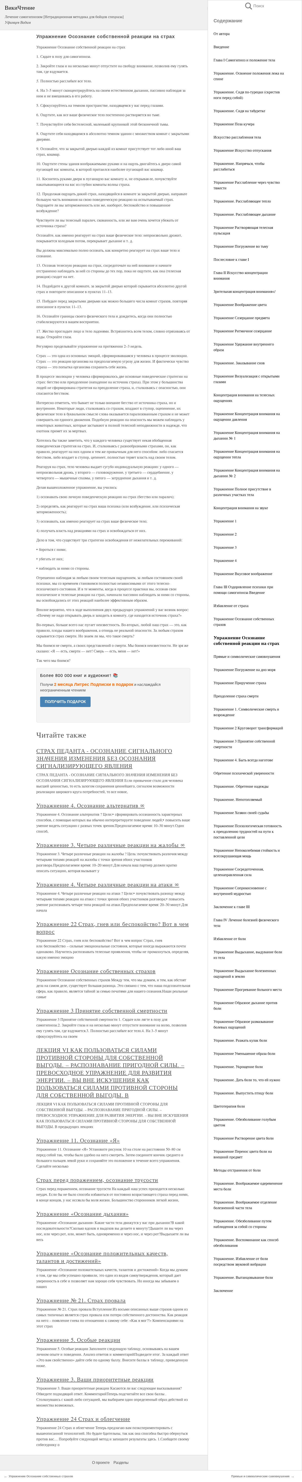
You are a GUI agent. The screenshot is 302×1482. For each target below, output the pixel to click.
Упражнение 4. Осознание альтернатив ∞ (90, 805)
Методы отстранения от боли (237, 1170)
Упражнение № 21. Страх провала (81, 1300)
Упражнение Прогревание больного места (248, 989)
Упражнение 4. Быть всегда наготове (243, 759)
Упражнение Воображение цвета (240, 304)
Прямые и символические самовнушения (247, 656)
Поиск (254, 6)
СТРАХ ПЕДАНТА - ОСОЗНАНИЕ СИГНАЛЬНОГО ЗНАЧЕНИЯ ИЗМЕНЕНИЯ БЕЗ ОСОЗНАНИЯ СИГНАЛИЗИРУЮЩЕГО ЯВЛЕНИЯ (104, 758)
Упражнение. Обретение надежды (241, 786)
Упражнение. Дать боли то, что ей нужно (247, 1079)
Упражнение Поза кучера (234, 123)
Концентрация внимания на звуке (241, 507)
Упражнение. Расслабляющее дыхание (245, 214)
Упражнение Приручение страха (240, 682)
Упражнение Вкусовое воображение (243, 573)
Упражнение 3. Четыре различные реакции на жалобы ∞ (110, 845)
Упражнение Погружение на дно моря (244, 669)
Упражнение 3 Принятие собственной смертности (101, 1010)
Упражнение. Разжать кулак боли (240, 1040)
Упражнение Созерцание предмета (242, 317)
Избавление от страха (231, 605)
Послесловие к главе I (231, 259)
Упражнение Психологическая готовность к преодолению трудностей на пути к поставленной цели (248, 831)
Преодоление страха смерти (236, 695)
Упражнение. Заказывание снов (239, 362)
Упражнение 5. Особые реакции (78, 1339)
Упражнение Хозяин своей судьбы (241, 812)
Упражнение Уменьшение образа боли (244, 1053)
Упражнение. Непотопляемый (238, 799)
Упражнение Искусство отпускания (242, 150)
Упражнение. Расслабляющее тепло (242, 201)
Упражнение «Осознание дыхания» (82, 1213)
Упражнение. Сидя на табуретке (239, 110)
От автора (222, 33)
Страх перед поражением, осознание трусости (97, 1180)
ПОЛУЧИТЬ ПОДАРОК (65, 702)
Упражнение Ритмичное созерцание (243, 330)
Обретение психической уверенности (244, 773)
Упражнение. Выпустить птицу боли (243, 1092)
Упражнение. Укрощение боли (238, 1066)
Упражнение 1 (225, 520)
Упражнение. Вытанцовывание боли (243, 1277)
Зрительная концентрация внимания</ (244, 291)
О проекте (101, 1463)
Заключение (223, 1290)
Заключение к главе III (232, 906)
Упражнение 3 (225, 547)
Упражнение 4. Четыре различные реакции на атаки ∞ (107, 884)
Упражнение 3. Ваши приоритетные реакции (95, 1379)
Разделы (121, 1463)
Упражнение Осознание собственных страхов (95, 971)
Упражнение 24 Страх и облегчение (83, 1418)
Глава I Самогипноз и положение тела (244, 59)
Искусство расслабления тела (237, 137)
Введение (221, 46)
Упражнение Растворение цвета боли (244, 1138)
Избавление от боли (230, 938)
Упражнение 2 (225, 534)
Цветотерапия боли (229, 1106)
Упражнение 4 (225, 560)
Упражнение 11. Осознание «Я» (78, 1140)
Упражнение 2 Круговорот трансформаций (248, 727)
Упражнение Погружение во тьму (241, 246)
